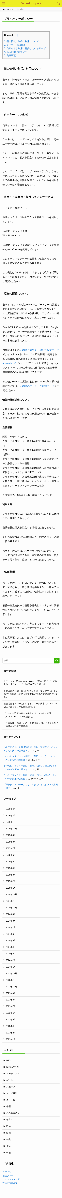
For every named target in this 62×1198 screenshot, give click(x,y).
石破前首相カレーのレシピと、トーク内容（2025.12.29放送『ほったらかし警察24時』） (30, 705)
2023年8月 (11, 999)
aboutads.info (9, 363)
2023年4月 (11, 1026)
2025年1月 (11, 888)
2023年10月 (11, 986)
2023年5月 (11, 1019)
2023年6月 (11, 1013)
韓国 (8, 1152)
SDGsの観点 (12, 1067)
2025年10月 (11, 828)
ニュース (10, 1100)
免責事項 (10, 55)
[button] (16, 35)
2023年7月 (11, 1006)
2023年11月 (11, 980)
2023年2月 (11, 1032)
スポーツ (10, 1087)
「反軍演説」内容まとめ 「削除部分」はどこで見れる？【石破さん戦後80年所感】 (31, 724)
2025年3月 (11, 875)
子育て (9, 1119)
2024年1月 (11, 967)
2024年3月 (11, 953)
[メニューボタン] (3, 3)
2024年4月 (11, 947)
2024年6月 (11, 934)
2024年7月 (11, 927)
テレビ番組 (11, 1093)
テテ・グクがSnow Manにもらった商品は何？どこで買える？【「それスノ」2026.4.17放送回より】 (30, 683)
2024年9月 (11, 914)
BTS (8, 1060)
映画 (8, 1133)
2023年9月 (11, 993)
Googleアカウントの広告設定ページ (39, 349)
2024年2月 (11, 960)
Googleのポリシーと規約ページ (37, 385)
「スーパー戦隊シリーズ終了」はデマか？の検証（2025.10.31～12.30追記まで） (27, 715)
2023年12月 (11, 973)
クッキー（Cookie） (16, 44)
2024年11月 (11, 901)
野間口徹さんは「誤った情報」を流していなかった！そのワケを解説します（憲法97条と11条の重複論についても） (31, 694)
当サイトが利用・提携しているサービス (26, 48)
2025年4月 (11, 868)
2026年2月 (11, 815)
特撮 (8, 1139)
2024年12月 (11, 894)
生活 (8, 1146)
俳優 (8, 1106)
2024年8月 (11, 921)
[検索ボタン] (58, 3)
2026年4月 (11, 809)
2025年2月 (11, 881)
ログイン (6, 1172)
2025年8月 (11, 842)
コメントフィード (11, 1179)
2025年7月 (11, 848)
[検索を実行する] (57, 660)
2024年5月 (11, 940)
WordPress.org (9, 1183)
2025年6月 (11, 855)
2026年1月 (11, 822)
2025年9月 (11, 835)
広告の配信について (15, 51)
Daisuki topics (31, 3)
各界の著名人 (12, 1113)
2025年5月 (11, 861)
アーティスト (12, 1073)
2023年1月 (11, 1039)
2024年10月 (11, 907)
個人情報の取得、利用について (21, 41)
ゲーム (9, 1080)
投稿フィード (8, 1175)
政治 (8, 1126)
